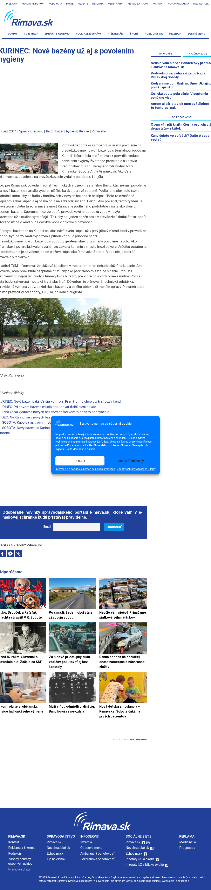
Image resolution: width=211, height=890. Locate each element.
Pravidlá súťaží (19, 869)
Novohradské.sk (58, 848)
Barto (50, 131)
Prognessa (187, 848)
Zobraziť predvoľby (131, 460)
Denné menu (196, 33)
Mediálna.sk (201, 3)
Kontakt (158, 3)
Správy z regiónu (57, 33)
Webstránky (116, 3)
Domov (13, 33)
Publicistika (154, 33)
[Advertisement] (105, 773)
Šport (134, 33)
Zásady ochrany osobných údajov (136, 469)
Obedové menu (91, 848)
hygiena (71, 131)
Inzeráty (12, 3)
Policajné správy (89, 33)
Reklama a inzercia (21, 848)
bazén (59, 131)
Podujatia (55, 3)
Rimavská (99, 131)
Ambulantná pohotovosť (97, 853)
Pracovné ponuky (33, 3)
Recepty (83, 3)
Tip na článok (56, 859)
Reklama (97, 3)
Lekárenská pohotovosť (97, 859)
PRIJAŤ (80, 460)
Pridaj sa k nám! (138, 3)
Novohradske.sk (178, 3)
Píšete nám (116, 33)
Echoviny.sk (55, 853)
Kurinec (84, 131)
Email (47, 526)
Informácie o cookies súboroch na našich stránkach (85, 469)
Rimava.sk (54, 842)
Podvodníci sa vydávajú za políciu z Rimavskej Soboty (178, 75)
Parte (70, 3)
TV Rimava (31, 33)
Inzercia (86, 842)
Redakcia (14, 853)
